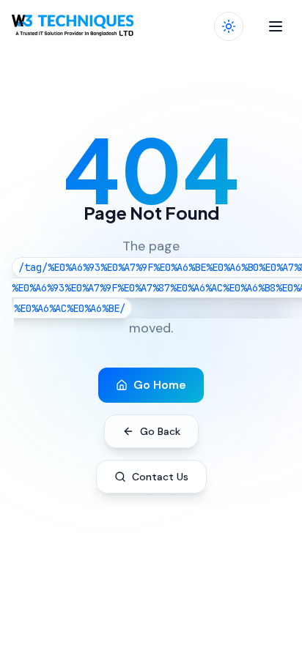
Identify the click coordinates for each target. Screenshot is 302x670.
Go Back (160, 431)
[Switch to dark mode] (228, 26)
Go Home (159, 384)
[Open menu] (275, 26)
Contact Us (160, 476)
